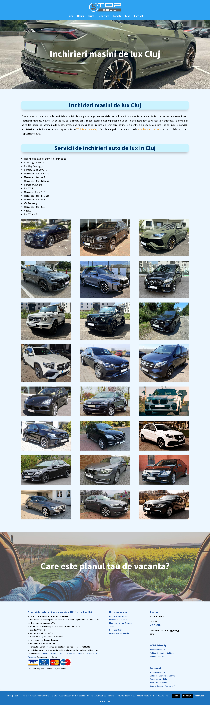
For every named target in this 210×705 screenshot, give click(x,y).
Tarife (91, 16)
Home (70, 16)
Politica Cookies (157, 656)
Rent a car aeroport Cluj (119, 616)
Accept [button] (175, 696)
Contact (138, 16)
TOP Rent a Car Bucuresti (53, 653)
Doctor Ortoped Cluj (158, 679)
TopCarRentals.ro (157, 672)
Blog (127, 16)
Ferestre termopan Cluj (119, 633)
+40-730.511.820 (156, 625)
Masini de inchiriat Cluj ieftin (120, 623)
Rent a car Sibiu (115, 630)
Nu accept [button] (187, 696)
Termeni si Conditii (158, 649)
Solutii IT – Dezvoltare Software (163, 675)
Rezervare (103, 16)
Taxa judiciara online (158, 682)
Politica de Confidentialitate (162, 653)
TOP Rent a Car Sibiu (73, 653)
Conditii (117, 16)
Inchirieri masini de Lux (118, 619)
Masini (80, 16)
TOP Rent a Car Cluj (86, 129)
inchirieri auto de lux (148, 129)
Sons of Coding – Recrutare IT (162, 686)
